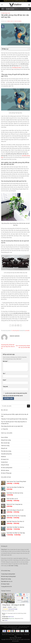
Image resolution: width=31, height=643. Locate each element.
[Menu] (2, 4)
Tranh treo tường (5, 445)
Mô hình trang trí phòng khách (8, 576)
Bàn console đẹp (5, 443)
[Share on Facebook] (10, 325)
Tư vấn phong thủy (5, 13)
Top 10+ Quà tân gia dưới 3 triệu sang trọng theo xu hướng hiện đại (14, 422)
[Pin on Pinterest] (15, 325)
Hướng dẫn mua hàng (22, 627)
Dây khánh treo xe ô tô (6, 581)
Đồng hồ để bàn (5, 464)
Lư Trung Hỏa (4, 429)
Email (4, 380)
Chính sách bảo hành (13, 626)
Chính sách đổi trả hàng (24, 626)
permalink (27, 330)
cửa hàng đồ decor (16, 67)
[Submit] (28, 9)
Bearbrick (3, 456)
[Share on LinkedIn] (18, 325)
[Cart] (29, 4)
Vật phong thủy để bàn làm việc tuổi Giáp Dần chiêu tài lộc (8, 346)
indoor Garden (17, 21)
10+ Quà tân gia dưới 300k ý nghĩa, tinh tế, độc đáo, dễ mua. (14, 415)
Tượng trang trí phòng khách (8, 574)
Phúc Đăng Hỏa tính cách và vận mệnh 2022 (12, 426)
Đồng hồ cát (4, 448)
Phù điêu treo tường (6, 451)
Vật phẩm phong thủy (6, 454)
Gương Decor (4, 462)
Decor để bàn (4, 437)
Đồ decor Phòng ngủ (6, 473)
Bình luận (5, 361)
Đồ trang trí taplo (5, 584)
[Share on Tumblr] (21, 325)
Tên (4, 373)
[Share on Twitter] (13, 325)
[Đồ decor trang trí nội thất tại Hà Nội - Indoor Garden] (15, 4)
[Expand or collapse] (28, 49)
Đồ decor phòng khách (6, 467)
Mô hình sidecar (5, 470)
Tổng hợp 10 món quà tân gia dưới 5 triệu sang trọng (14, 419)
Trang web (5, 386)
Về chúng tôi (4, 626)
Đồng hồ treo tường (6, 440)
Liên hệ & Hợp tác (16, 628)
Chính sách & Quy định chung (10, 627)
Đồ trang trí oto (5, 459)
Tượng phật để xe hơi (6, 586)
